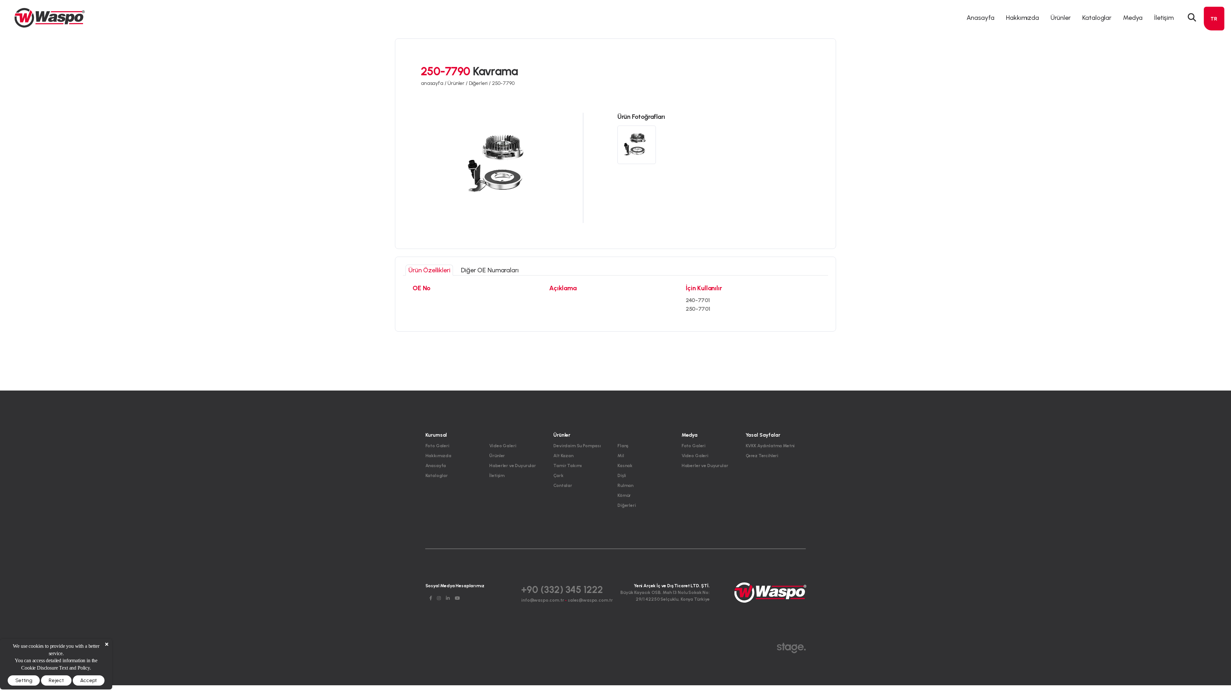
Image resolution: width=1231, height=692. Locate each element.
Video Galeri (502, 446)
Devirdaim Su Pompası (577, 446)
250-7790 (503, 83)
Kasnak (624, 465)
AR (1214, 54)
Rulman (625, 485)
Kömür (624, 495)
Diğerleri (626, 505)
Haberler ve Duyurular (512, 465)
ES (1214, 65)
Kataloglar (1096, 17)
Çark (558, 475)
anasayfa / (434, 83)
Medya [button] (1133, 17)
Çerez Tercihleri (762, 455)
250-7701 (698, 308)
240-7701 (698, 300)
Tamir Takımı (567, 465)
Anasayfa (981, 17)
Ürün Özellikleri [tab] (429, 270)
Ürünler (497, 455)
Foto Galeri (437, 446)
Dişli (621, 475)
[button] (1191, 17)
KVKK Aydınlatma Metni (770, 446)
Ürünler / (458, 83)
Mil (620, 455)
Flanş (622, 446)
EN (1214, 31)
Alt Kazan (563, 455)
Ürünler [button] (1061, 17)
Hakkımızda (1022, 17)
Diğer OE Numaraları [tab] (489, 270)
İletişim (1164, 17)
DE (1214, 42)
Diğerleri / (480, 83)
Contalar (562, 485)
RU (1213, 77)
